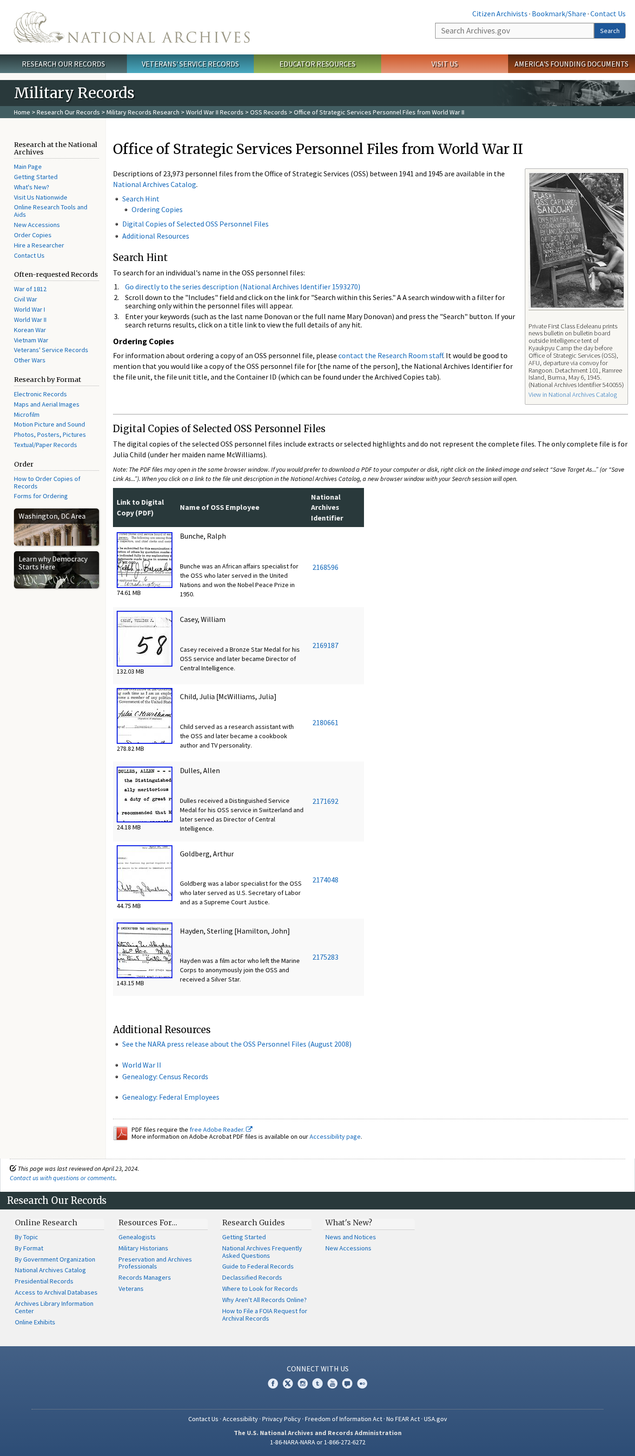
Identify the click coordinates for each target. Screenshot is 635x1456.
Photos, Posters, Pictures (50, 434)
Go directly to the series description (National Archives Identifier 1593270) (242, 286)
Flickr (362, 1383)
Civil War (25, 299)
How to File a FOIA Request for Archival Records (264, 1314)
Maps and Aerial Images (46, 404)
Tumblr (317, 1383)
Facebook (272, 1383)
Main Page (28, 166)
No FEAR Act (403, 1419)
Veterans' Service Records (190, 63)
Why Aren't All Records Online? (264, 1300)
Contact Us (608, 13)
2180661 (325, 722)
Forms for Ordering (41, 496)
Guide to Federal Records (258, 1266)
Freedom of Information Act (343, 1419)
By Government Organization (55, 1259)
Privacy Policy (281, 1419)
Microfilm (27, 414)
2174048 (325, 879)
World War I (29, 309)
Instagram (302, 1383)
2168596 (325, 567)
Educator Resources (317, 63)
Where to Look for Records (260, 1288)
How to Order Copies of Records (47, 482)
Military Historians (143, 1248)
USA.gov (435, 1419)
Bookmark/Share (559, 13)
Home (22, 112)
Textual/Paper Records (45, 445)
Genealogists (137, 1237)
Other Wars (30, 360)
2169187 (325, 645)
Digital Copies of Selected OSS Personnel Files (195, 223)
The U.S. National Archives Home (132, 27)
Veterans (131, 1288)
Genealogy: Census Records (165, 1076)
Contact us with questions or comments (62, 1178)
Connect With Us (318, 1368)
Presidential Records (44, 1281)
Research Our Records (63, 63)
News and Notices (350, 1237)
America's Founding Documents (571, 63)
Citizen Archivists (500, 13)
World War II (30, 319)
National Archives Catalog (154, 184)
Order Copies (33, 235)
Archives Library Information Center (54, 1307)
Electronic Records (40, 394)
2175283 (325, 957)
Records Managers (145, 1277)
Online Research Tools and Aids (50, 211)
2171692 (325, 801)
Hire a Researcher (39, 245)
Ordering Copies (157, 209)
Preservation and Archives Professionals (155, 1263)
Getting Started (36, 177)
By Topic (26, 1237)
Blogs (347, 1383)
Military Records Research (142, 112)
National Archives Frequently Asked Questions (262, 1252)
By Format (29, 1248)
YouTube (332, 1383)
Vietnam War (31, 340)
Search (610, 31)
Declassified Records (252, 1277)
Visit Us (444, 63)
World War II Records (215, 112)
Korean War (30, 330)
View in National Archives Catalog (573, 394)
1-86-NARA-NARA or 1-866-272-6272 (317, 1442)
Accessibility (240, 1419)
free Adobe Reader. (218, 1129)
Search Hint (140, 198)
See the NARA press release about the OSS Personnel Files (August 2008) (236, 1044)
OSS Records (268, 112)
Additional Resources (155, 235)
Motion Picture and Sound (49, 424)
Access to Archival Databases (56, 1292)
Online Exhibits (35, 1322)
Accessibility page (335, 1136)
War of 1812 (30, 289)
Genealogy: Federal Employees (170, 1097)
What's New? (31, 187)
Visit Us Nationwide (40, 197)
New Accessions (37, 224)
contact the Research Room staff (390, 355)
